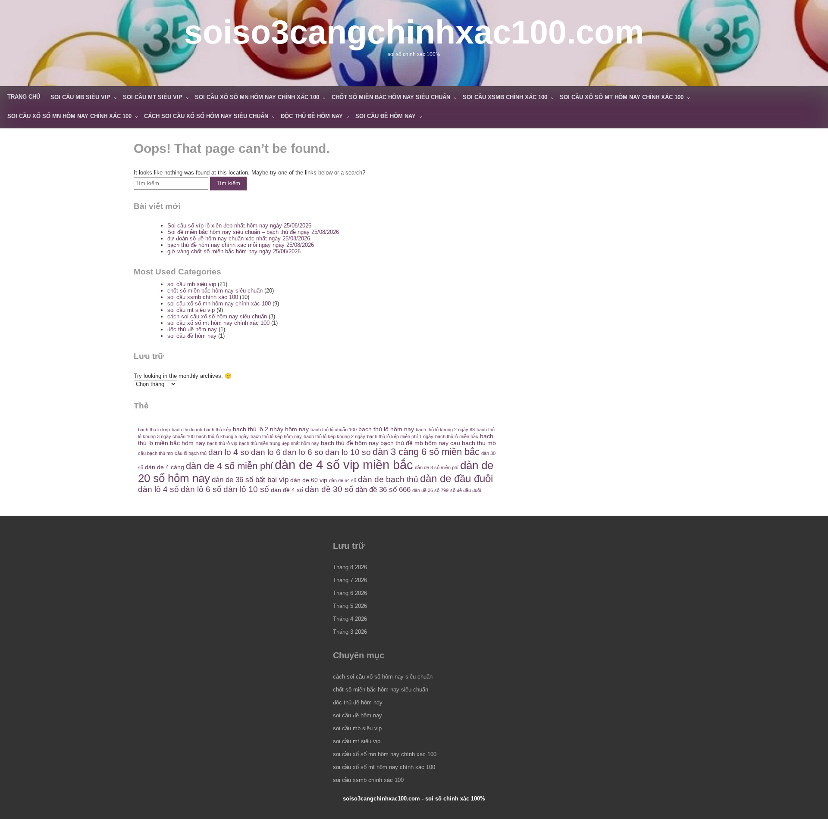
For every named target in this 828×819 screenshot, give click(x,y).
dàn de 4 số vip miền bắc (344, 465)
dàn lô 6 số (201, 489)
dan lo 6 (266, 452)
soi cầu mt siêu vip (152, 97)
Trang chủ (23, 96)
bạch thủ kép (217, 429)
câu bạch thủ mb (155, 453)
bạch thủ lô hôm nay (386, 429)
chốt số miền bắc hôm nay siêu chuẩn (391, 97)
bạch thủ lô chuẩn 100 (333, 429)
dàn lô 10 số (246, 489)
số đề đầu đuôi (465, 490)
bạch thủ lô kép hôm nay (276, 436)
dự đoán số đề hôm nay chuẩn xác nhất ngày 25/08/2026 (238, 238)
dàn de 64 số (342, 480)
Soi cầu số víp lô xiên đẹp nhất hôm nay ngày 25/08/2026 (239, 225)
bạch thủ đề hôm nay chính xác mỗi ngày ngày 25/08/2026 (240, 245)
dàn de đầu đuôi (456, 478)
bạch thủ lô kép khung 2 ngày (334, 436)
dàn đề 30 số (329, 489)
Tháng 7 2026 (350, 580)
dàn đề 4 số (287, 489)
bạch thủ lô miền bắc (456, 436)
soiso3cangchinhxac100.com (414, 31)
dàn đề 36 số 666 (383, 490)
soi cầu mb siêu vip (80, 97)
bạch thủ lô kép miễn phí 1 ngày (400, 436)
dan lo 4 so (228, 452)
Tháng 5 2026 (350, 606)
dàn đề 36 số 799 (430, 490)
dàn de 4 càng (164, 467)
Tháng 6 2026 (350, 593)
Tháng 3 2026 (350, 632)
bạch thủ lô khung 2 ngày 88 (445, 429)
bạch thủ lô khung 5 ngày (222, 436)
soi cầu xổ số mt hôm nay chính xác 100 (622, 97)
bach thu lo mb (187, 429)
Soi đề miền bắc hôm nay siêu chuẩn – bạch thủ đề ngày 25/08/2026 (253, 232)
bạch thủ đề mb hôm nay (414, 442)
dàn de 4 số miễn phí (229, 466)
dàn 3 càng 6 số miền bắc (426, 451)
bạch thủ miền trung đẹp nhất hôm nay (279, 443)
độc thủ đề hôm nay (312, 116)
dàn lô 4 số (158, 489)
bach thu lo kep (154, 429)
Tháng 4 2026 (350, 619)
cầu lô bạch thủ (191, 453)
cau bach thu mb (473, 442)
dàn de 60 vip (308, 479)
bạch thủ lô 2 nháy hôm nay (271, 429)
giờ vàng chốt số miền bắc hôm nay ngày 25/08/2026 (234, 251)
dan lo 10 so (348, 452)
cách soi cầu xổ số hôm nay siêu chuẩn (206, 116)
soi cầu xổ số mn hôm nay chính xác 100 (257, 97)
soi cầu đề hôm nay (385, 116)
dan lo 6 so (302, 452)
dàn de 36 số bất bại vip (250, 480)
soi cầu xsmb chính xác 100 (505, 97)
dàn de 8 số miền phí (436, 467)
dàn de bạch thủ (388, 479)
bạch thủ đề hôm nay (350, 442)
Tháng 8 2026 (350, 567)
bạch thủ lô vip (222, 443)
